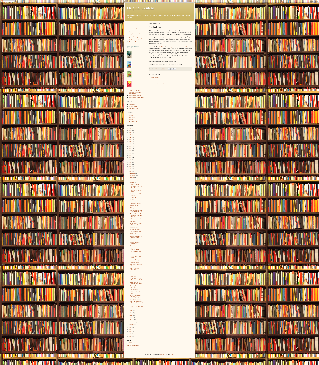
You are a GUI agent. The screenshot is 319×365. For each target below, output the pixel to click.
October (132, 177)
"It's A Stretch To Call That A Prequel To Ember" (136, 202)
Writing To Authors (134, 184)
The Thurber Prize (133, 121)
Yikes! (131, 240)
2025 (130, 130)
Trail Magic (132, 221)
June (131, 313)
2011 (130, 162)
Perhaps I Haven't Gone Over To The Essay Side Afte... (136, 306)
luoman (162, 354)
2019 (130, 144)
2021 (130, 139)
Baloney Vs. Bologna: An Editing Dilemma (136, 236)
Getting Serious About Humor (136, 34)
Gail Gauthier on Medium (135, 95)
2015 (130, 153)
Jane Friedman (132, 104)
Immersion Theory (134, 260)
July (131, 310)
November (133, 175)
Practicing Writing (133, 106)
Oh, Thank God (133, 197)
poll (173, 30)
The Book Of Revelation (136, 254)
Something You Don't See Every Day (136, 286)
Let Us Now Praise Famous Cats (136, 292)
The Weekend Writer (133, 42)
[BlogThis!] (170, 69)
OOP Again (132, 208)
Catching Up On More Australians (135, 242)
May (131, 315)
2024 (130, 132)
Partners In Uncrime (135, 245)
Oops (131, 271)
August (132, 182)
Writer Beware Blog (133, 108)
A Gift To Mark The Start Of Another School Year (136, 224)
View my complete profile (133, 345)
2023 (130, 135)
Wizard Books (133, 274)
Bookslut (161, 47)
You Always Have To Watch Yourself (136, 194)
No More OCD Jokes (135, 229)
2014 (130, 155)
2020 (130, 141)
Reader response (132, 36)
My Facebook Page (133, 28)
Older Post (188, 81)
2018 (130, 146)
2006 (130, 327)
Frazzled (131, 115)
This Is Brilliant (133, 234)
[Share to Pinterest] (175, 69)
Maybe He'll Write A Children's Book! (135, 248)
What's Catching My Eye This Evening (136, 265)
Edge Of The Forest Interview (134, 268)
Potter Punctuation (134, 262)
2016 (130, 150)
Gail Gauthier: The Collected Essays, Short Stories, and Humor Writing (135, 92)
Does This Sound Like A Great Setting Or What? (136, 210)
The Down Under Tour (135, 251)
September (133, 180)
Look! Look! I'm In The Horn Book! (136, 187)
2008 (130, 169)
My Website (131, 26)
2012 (130, 160)
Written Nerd (188, 47)
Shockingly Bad (133, 227)
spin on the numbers (176, 47)
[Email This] (168, 69)
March (132, 319)
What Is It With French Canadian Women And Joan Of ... (136, 215)
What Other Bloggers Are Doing (136, 190)
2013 (130, 157)
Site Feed (131, 32)
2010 (130, 164)
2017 (130, 148)
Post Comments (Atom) (160, 83)
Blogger (172, 354)
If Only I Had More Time (136, 219)
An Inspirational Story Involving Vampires (135, 296)
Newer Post (152, 81)
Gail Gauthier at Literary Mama (136, 97)
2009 (130, 166)
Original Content (140, 7)
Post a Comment (155, 77)
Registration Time (134, 205)
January (132, 324)
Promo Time (133, 276)
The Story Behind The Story (135, 38)
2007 (130, 171)
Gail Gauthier (132, 343)
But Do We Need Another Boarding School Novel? (136, 302)
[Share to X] (172, 69)
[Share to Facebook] (173, 69)
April (131, 317)
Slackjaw (131, 119)
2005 (130, 329)
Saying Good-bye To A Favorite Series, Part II (136, 279)
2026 (130, 128)
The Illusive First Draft (135, 231)
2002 (130, 336)
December (132, 173)
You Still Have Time (135, 199)
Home (170, 81)
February (132, 322)
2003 (130, 334)
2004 (130, 331)
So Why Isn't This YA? (135, 299)
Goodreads (131, 30)
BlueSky (131, 24)
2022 (130, 137)
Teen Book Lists (134, 289)
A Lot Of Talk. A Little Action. (135, 256)
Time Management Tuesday (135, 40)
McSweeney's (132, 117)
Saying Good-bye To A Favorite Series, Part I (136, 282)
